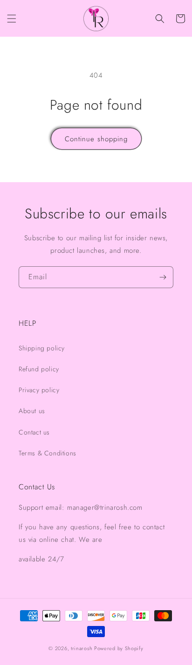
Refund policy (39, 369)
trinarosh (81, 648)
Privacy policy (39, 390)
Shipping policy (42, 348)
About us (32, 410)
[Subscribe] (162, 277)
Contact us (34, 432)
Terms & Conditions (47, 453)
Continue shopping (96, 139)
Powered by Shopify (119, 648)
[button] (11, 18)
